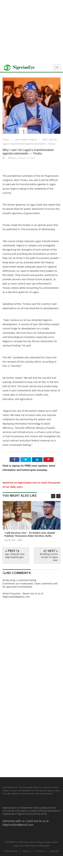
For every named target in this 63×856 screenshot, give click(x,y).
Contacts (40, 851)
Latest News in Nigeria (26, 139)
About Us (26, 851)
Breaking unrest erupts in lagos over (49, 557)
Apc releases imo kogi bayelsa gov (14, 555)
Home (6, 139)
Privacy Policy (10, 851)
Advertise (54, 851)
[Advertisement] (31, 31)
